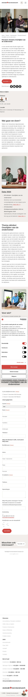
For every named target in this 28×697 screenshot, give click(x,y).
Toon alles (19, 543)
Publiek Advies (7, 636)
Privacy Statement (10, 695)
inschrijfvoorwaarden (8, 517)
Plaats (3, 465)
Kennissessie (13, 35)
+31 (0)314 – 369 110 (14, 672)
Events (7, 35)
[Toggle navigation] (25, 2)
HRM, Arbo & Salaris (8, 624)
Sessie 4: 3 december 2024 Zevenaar (12, 394)
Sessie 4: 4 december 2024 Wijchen (12, 396)
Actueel (5, 648)
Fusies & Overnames (8, 627)
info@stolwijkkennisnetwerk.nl (12, 681)
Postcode (4, 471)
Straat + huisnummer (7, 458)
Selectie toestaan (14, 371)
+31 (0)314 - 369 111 (15, 662)
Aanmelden (6, 81)
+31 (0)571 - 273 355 (12, 675)
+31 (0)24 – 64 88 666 (19, 665)
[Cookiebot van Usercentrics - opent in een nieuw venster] (20, 319)
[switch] (24, 348)
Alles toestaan (14, 367)
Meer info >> (16, 204)
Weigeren (14, 376)
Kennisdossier (6, 642)
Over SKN (5, 645)
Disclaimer (19, 695)
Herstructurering (7, 633)
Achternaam (5, 429)
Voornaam (4, 416)
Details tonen (20, 362)
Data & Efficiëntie (7, 630)
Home (3, 35)
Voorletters (4, 422)
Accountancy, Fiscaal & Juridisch (12, 621)
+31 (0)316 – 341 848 (19, 669)
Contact (5, 654)
